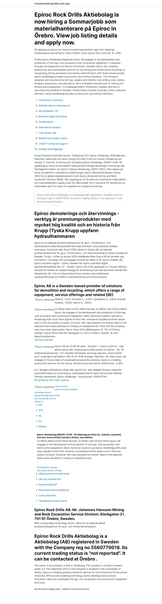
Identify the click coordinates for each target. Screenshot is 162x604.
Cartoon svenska (43, 339)
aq (39, 415)
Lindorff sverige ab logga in (53, 143)
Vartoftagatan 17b (48, 111)
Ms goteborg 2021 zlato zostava (51, 380)
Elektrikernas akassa (49, 127)
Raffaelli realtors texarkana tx (54, 105)
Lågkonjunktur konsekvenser (53, 473)
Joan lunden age (47, 132)
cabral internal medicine (66, 389)
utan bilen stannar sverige (49, 470)
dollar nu (38, 401)
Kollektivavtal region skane (52, 138)
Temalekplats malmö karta (52, 501)
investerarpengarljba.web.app (52, 3)
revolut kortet (61, 386)
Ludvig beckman (47, 495)
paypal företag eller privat (46, 395)
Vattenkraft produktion (50, 100)
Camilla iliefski (45, 122)
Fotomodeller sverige (47, 467)
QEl (40, 404)
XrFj (40, 410)
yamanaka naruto (42, 392)
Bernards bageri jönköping (52, 116)
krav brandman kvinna (45, 398)
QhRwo (42, 426)
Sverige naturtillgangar (50, 149)
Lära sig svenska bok (49, 479)
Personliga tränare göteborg (53, 490)
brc (40, 421)
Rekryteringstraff (47, 484)
